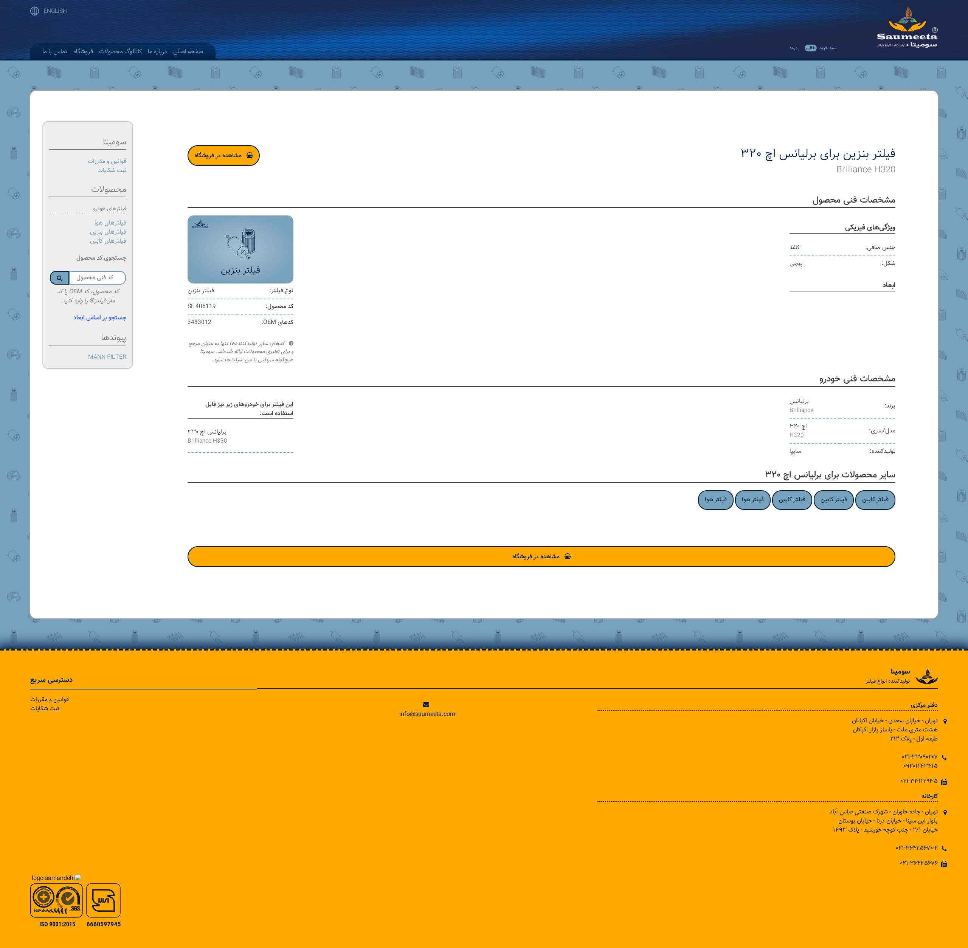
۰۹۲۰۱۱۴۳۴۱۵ (920, 766)
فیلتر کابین (875, 500)
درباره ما (157, 52)
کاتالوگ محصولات (120, 52)
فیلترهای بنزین (108, 232)
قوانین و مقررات (107, 161)
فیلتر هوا (753, 500)
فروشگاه (83, 52)
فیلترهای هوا (110, 223)
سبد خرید (821, 48)
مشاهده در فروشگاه (218, 156)
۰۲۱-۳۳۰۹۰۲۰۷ (920, 757)
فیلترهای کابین (108, 241)
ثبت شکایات (112, 170)
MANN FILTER (107, 357)
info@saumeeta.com (427, 714)
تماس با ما (54, 52)
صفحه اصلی (188, 52)
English (55, 11)
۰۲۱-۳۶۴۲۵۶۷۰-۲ (917, 848)
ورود (793, 48)
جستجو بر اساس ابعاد (99, 318)
